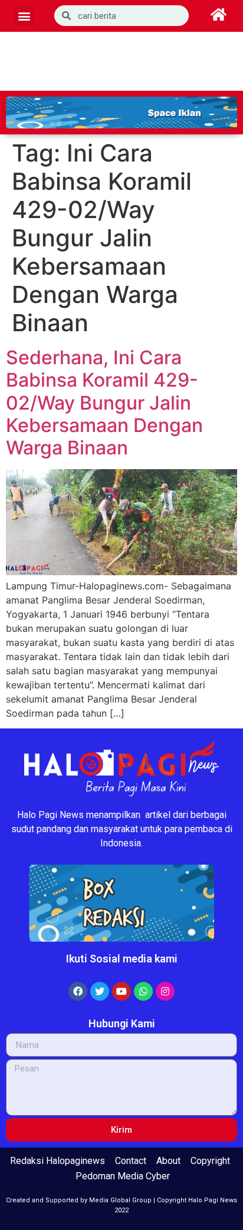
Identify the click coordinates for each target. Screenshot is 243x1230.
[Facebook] (77, 991)
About (168, 1160)
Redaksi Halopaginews (57, 1160)
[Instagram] (165, 991)
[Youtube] (121, 991)
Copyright (210, 1160)
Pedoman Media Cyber (122, 1176)
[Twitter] (99, 991)
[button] (24, 16)
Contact (130, 1160)
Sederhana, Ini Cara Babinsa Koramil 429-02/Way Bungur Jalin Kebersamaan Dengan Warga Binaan (104, 403)
